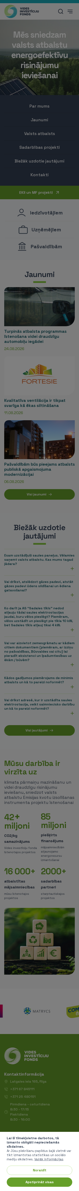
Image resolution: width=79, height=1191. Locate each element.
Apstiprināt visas (39, 1182)
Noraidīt (39, 1170)
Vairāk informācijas (48, 1159)
